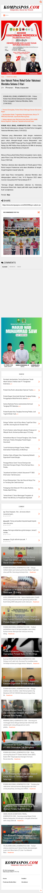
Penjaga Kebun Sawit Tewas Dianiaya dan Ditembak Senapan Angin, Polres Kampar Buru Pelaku (20, 713)
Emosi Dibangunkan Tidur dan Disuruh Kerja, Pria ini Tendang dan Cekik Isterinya (20, 777)
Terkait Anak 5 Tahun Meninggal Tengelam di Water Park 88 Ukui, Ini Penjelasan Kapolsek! (19, 838)
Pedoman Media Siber (9, 882)
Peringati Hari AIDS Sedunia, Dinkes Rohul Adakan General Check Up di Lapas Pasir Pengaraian (21, 229)
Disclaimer (25, 882)
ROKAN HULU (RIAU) (12, 76)
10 (4, 831)
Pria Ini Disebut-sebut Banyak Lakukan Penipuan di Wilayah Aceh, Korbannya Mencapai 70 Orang (20, 590)
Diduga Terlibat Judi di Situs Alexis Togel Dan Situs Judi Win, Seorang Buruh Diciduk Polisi (19, 560)
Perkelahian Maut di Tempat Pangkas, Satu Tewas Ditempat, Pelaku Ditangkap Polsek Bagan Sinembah (21, 619)
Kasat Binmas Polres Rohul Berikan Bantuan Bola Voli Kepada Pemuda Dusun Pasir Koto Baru (21, 248)
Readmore (33, 572)
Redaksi (24, 878)
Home (2, 76)
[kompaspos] (21, 10)
